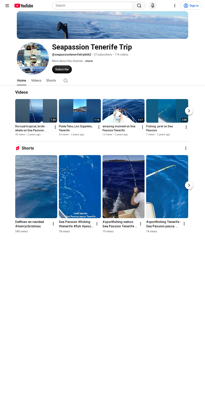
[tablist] (102, 80)
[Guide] (7, 5)
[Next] (189, 111)
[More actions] (55, 127)
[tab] (21, 80)
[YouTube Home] (23, 5)
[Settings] (174, 5)
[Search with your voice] (153, 6)
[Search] (139, 6)
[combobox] (94, 5)
